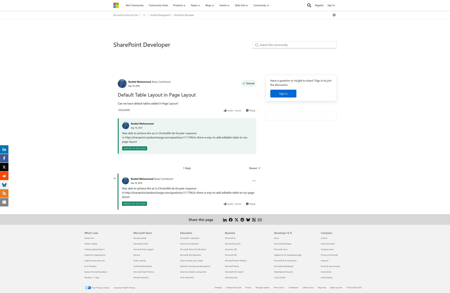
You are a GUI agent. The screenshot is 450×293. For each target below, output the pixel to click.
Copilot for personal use (94, 260)
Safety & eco (308, 287)
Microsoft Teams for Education (193, 249)
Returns (136, 255)
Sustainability (326, 277)
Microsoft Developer (282, 243)
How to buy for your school (191, 260)
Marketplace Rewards (283, 271)
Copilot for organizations (94, 255)
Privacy (248, 287)
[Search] (309, 5)
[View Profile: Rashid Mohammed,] (125, 125)
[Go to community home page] (116, 5)
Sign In (331, 5)
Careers (324, 238)
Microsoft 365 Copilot (234, 271)
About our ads (336, 287)
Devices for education (189, 243)
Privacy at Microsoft (329, 255)
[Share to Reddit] (242, 219)
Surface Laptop (90, 243)
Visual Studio (279, 277)
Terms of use (279, 287)
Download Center (140, 243)
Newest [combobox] (255, 168)
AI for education (187, 277)
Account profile (139, 238)
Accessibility (326, 271)
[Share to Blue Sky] (248, 219)
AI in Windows (90, 266)
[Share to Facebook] (231, 219)
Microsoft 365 (231, 255)
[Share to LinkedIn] (225, 219)
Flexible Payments (141, 277)
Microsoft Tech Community (285, 260)
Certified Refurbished (142, 266)
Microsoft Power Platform (236, 260)
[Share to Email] (260, 219)
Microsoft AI (230, 238)
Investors (325, 260)
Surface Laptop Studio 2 (94, 249)
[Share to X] (236, 219)
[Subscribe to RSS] (254, 219)
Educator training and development (195, 266)
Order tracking (139, 260)
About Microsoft (328, 243)
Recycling (322, 287)
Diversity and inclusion (330, 266)
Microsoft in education (189, 238)
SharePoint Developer (184, 15)
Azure (276, 238)
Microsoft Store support (143, 249)
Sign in (283, 93)
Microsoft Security (232, 243)
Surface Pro (89, 238)
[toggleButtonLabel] (334, 14)
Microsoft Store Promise (143, 271)
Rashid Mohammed (139, 81)
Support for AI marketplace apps (287, 255)
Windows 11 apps (91, 277)
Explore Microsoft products (95, 271)
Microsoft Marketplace (283, 266)
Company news (327, 249)
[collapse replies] (114, 178)
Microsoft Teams (232, 266)
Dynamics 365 (231, 249)
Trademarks (293, 287)
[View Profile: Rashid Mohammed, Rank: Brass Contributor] (122, 83)
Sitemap (218, 287)
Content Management (160, 15)
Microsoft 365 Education (190, 255)
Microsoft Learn (280, 249)
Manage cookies (262, 287)
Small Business (231, 277)
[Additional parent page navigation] (144, 14)
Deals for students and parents (193, 271)
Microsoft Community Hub (125, 15)
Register (319, 5)
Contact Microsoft (233, 287)
